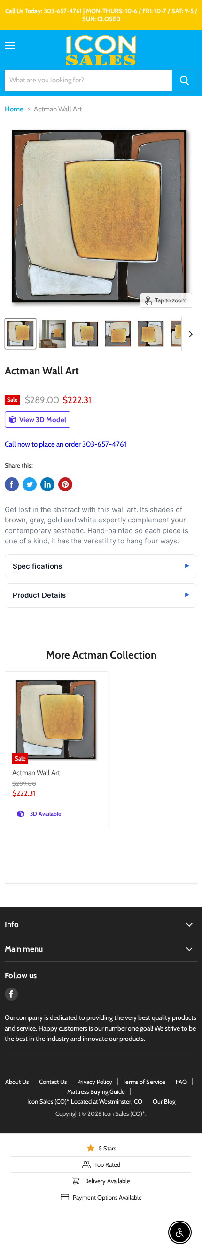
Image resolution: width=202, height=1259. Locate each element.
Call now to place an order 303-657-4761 (65, 444)
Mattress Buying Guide (96, 1091)
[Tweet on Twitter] (30, 484)
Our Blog (164, 1101)
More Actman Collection (101, 654)
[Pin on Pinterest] (65, 484)
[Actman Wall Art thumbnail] (20, 334)
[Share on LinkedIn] (47, 484)
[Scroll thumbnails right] (188, 334)
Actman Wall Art (36, 773)
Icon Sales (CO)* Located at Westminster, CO (84, 1101)
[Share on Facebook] (12, 484)
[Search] (184, 80)
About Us (17, 1081)
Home (14, 109)
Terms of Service (144, 1081)
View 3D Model (42, 420)
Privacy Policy (94, 1081)
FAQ (181, 1081)
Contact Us (53, 1081)
